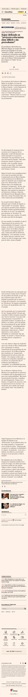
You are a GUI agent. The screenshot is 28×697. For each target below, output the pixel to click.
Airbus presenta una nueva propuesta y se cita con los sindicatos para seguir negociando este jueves (13, 597)
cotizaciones (5, 645)
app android (22, 645)
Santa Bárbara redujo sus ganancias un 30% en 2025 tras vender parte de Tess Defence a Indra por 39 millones (13, 586)
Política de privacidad (16, 683)
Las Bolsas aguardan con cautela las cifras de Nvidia (20, 28)
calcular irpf (5, 634)
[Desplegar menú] (2, 11)
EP (14, 67)
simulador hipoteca (14, 634)
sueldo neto (22, 634)
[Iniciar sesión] (25, 12)
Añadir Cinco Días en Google (9, 77)
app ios (14, 645)
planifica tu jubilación (5, 640)
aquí (23, 525)
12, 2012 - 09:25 (14, 69)
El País (25, 15)
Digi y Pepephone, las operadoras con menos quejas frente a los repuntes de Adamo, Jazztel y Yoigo (13, 580)
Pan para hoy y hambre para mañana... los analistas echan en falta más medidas (17, 496)
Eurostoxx (8, 611)
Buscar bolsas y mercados (8, 604)
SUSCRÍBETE (20, 11)
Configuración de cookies (6, 683)
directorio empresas (22, 639)
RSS (9, 685)
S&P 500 (13, 8)
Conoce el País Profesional (14, 651)
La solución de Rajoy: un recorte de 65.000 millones (17, 505)
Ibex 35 (3, 8)
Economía (6, 19)
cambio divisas (14, 639)
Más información (4, 521)
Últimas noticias (6, 576)
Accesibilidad (23, 683)
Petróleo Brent (24, 8)
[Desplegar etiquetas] (25, 515)
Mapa (7, 685)
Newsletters (13, 685)
